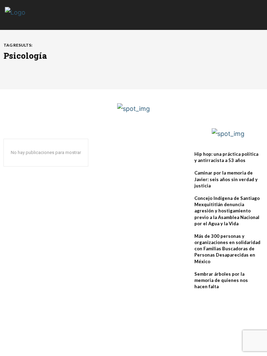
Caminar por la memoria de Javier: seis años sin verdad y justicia (226, 179)
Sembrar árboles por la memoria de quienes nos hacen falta (221, 280)
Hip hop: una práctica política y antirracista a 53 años (226, 157)
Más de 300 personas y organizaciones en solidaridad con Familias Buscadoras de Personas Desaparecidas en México (227, 248)
